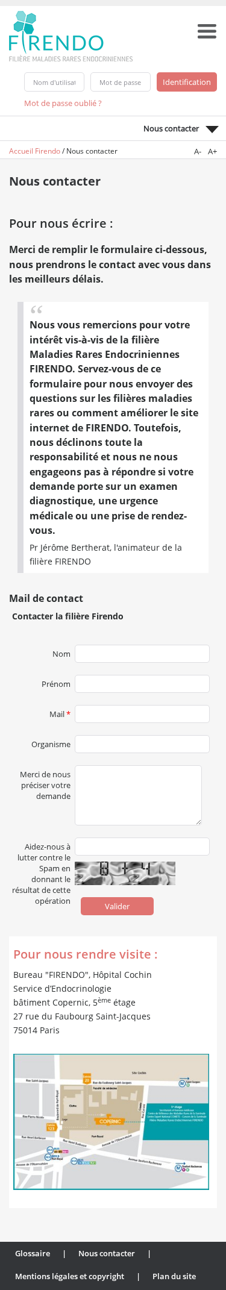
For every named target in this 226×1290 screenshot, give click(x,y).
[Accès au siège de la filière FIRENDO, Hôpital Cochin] (111, 1121)
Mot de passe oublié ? (63, 103)
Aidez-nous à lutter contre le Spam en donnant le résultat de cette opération (41, 844)
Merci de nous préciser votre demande (45, 772)
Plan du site (174, 1276)
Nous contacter (106, 1253)
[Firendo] (82, 35)
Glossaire (32, 1253)
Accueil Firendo (34, 151)
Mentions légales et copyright (69, 1276)
